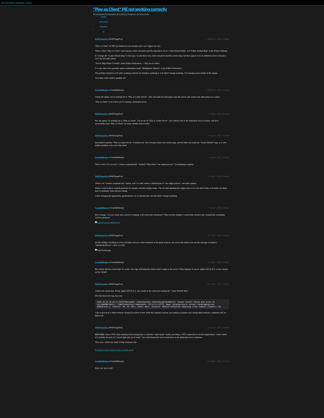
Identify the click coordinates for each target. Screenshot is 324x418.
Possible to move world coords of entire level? (114, 350)
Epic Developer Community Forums (16, 3)
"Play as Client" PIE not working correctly (130, 9)
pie (104, 31)
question (103, 16)
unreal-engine (103, 21)
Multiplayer (103, 26)
